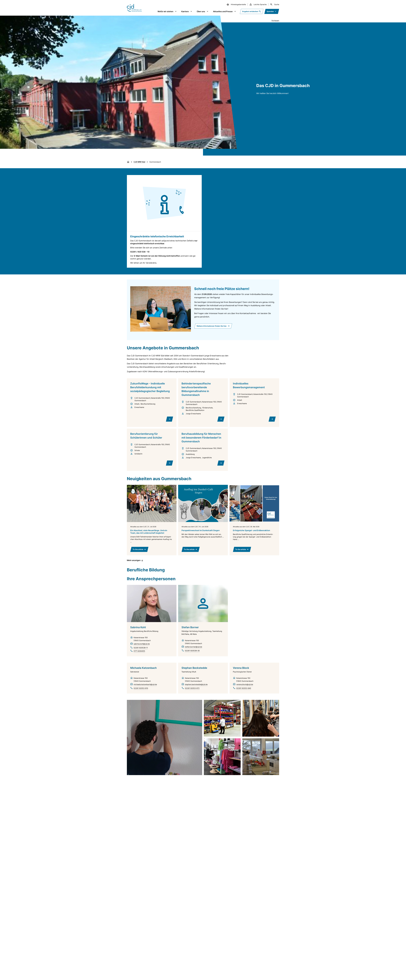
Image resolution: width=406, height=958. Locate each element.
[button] (164, 737)
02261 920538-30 (192, 651)
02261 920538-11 (141, 648)
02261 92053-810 (141, 688)
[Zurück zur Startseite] (128, 162)
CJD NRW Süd (139, 162)
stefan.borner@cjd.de (193, 647)
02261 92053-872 (192, 688)
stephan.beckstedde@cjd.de (196, 684)
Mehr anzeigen (134, 560)
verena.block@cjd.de (244, 684)
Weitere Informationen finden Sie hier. (212, 326)
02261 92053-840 (243, 688)
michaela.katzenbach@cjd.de (145, 684)
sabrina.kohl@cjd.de (142, 644)
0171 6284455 (139, 651)
